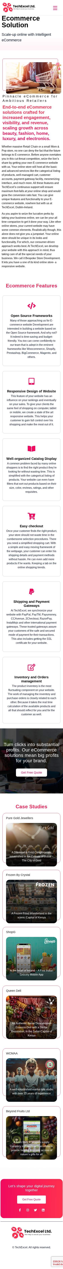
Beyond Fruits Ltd (18, 1111)
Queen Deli (13, 990)
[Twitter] (35, 1210)
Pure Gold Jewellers (19, 818)
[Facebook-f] (20, 1210)
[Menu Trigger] (55, 8)
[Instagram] (28, 1210)
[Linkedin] (43, 1210)
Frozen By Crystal (18, 875)
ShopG (10, 932)
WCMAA (12, 1053)
